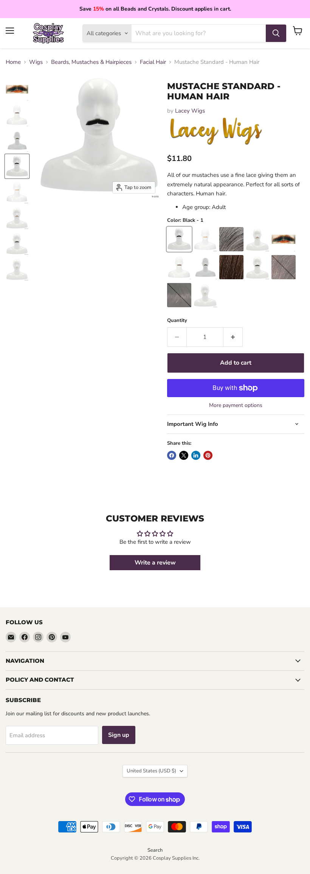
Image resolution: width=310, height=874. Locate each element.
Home (13, 62)
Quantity (177, 320)
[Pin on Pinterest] (207, 455)
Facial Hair (153, 62)
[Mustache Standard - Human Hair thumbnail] (17, 89)
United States (151, 770)
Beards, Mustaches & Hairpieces (91, 62)
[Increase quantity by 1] (233, 337)
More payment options (235, 405)
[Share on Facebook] (171, 455)
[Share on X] (183, 455)
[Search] (276, 33)
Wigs (36, 62)
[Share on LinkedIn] (195, 455)
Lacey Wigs (190, 110)
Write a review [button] (155, 562)
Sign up (118, 735)
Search (155, 850)
